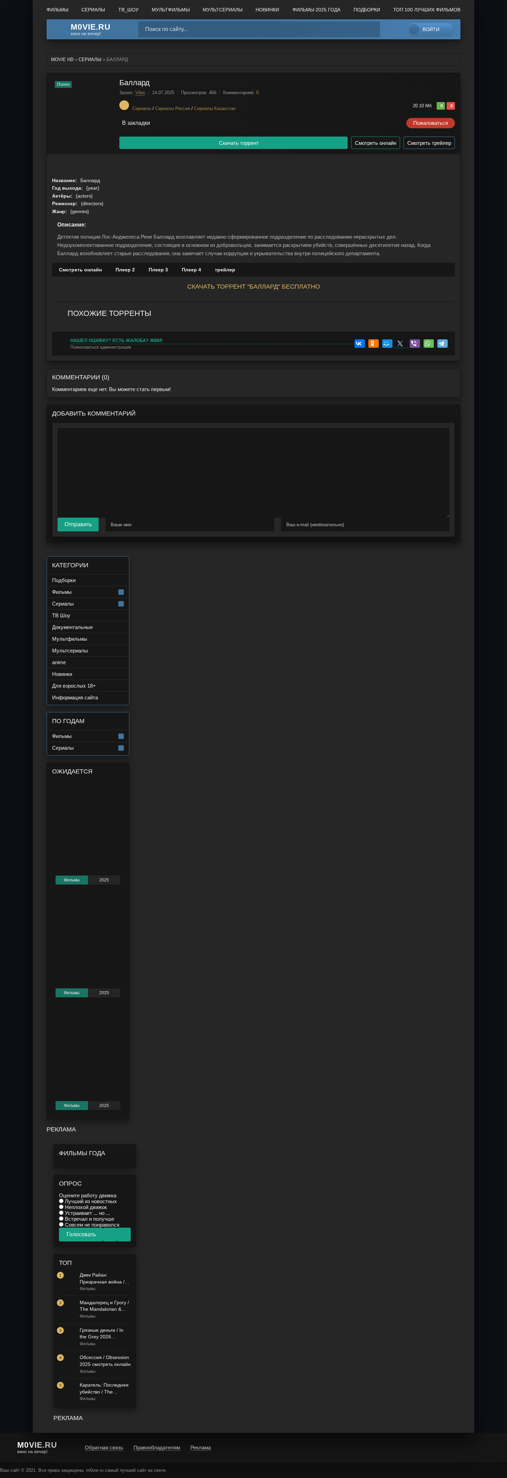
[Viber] (416, 343)
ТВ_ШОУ (128, 9)
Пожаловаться (430, 123)
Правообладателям (156, 1447)
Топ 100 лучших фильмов (426, 9)
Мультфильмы (69, 639)
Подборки (367, 9)
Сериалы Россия (172, 108)
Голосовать (81, 1234)
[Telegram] (443, 343)
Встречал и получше (88, 1219)
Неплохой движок (85, 1207)
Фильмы (57, 9)
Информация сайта (75, 697)
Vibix (140, 92)
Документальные (72, 627)
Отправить (78, 524)
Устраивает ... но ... (86, 1213)
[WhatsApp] (430, 343)
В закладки (136, 123)
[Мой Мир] (388, 343)
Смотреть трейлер (429, 143)
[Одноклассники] (374, 343)
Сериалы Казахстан (215, 108)
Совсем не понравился (91, 1225)
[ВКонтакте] (361, 343)
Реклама (200, 1447)
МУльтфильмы (171, 9)
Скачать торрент (239, 143)
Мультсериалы (222, 9)
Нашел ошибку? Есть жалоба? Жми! (116, 340)
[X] (402, 343)
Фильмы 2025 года (316, 9)
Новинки (267, 9)
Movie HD (62, 59)
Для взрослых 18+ (74, 686)
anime (59, 662)
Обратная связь (104, 1447)
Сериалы (93, 9)
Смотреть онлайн (375, 143)
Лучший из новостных (90, 1201)
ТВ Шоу (61, 615)
